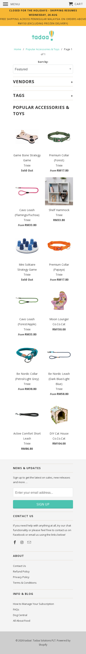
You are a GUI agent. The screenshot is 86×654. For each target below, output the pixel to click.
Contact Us (19, 566)
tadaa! (28, 640)
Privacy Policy (21, 577)
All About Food (21, 620)
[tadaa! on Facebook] (15, 542)
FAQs (16, 609)
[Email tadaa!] (29, 542)
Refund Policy (21, 571)
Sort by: (43, 62)
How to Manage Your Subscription (33, 604)
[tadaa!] (43, 36)
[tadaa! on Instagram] (22, 542)
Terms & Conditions (25, 582)
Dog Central (20, 615)
